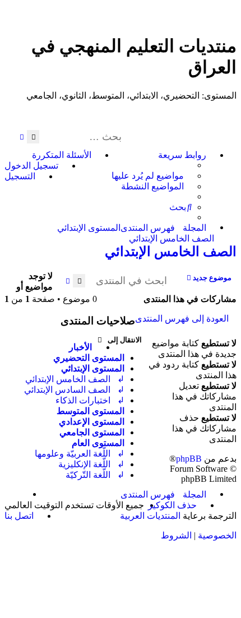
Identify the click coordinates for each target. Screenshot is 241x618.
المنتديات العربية (150, 516)
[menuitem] (152, 175)
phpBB (189, 458)
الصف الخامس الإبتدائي (171, 251)
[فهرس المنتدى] (230, 26)
